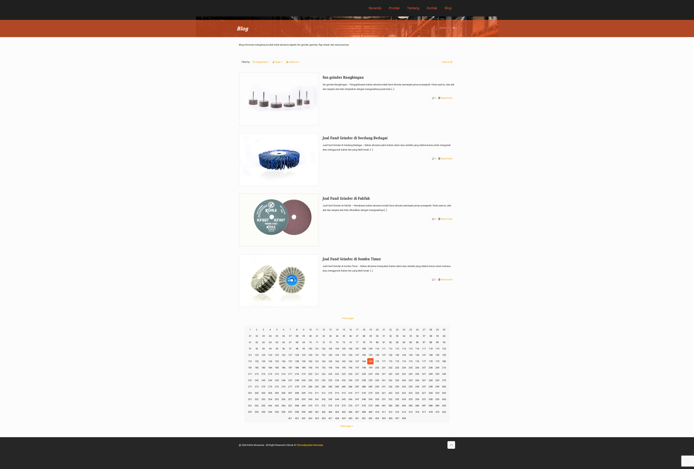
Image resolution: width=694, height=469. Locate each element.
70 (310, 342)
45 (343, 336)
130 (310, 355)
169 (370, 361)
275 (277, 386)
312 (323, 393)
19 (370, 329)
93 (263, 348)
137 (357, 355)
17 (357, 329)
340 (310, 399)
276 (283, 386)
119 (437, 348)
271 (250, 386)
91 (250, 348)
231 (384, 374)
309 (303, 393)
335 (277, 399)
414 (404, 412)
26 (417, 329)
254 (337, 380)
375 (344, 405)
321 (384, 393)
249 (303, 380)
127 (290, 355)
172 (390, 361)
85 (410, 342)
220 (310, 374)
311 (317, 393)
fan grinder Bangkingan (343, 77)
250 (310, 380)
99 (303, 348)
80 (377, 342)
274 (270, 386)
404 (337, 412)
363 (263, 405)
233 (397, 374)
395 (277, 412)
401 (317, 412)
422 (297, 418)
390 (444, 405)
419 (437, 412)
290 (377, 386)
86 (417, 342)
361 (250, 405)
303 (263, 393)
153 (263, 361)
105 (344, 348)
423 (303, 418)
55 (410, 336)
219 (303, 374)
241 (250, 380)
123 (263, 355)
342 (323, 399)
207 (424, 367)
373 (330, 405)
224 (337, 374)
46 (350, 336)
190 (310, 367)
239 (437, 374)
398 (297, 412)
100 (310, 348)
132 (323, 355)
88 (430, 342)
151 (250, 361)
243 (263, 380)
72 (323, 342)
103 (330, 348)
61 (250, 342)
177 (424, 361)
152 (257, 361)
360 (444, 399)
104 (337, 348)
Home (443, 27)
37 (290, 336)
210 (444, 367)
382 (390, 405)
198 (364, 367)
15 (343, 329)
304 (270, 393)
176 (417, 361)
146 (417, 355)
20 (377, 329)
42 (323, 336)
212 (257, 374)
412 (390, 412)
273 (263, 386)
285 (344, 386)
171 (384, 361)
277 (290, 386)
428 (337, 418)
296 (417, 386)
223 (330, 374)
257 (357, 380)
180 (444, 361)
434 (377, 418)
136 (350, 355)
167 (357, 361)
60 (444, 336)
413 (397, 412)
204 (404, 367)
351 (384, 399)
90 (444, 342)
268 (430, 380)
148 (430, 355)
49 (370, 336)
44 (337, 336)
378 (364, 405)
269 (437, 380)
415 (410, 412)
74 (337, 342)
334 (270, 399)
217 (290, 374)
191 (317, 367)
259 (370, 380)
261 (384, 380)
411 (384, 412)
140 (377, 355)
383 (397, 405)
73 (330, 342)
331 (250, 399)
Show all (448, 62)
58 (430, 336)
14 (337, 329)
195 (344, 367)
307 (290, 393)
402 (323, 412)
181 (250, 367)
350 (377, 399)
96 (283, 348)
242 (257, 380)
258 (364, 380)
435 (384, 418)
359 (437, 399)
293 (397, 386)
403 (330, 412)
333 (263, 399)
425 (317, 418)
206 (417, 367)
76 (350, 342)
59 (437, 336)
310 (310, 393)
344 (337, 399)
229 (370, 374)
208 (430, 367)
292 (390, 386)
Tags (277, 62)
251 (317, 380)
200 (377, 367)
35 (277, 336)
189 (303, 367)
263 (397, 380)
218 (297, 374)
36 (283, 336)
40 (310, 336)
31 (250, 336)
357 (424, 399)
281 (317, 386)
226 (350, 374)
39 (303, 336)
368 (297, 405)
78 (364, 342)
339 (303, 399)
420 (444, 412)
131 (317, 355)
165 (344, 361)
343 (330, 399)
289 (370, 386)
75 (343, 342)
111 (384, 348)
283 (330, 386)
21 (384, 329)
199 (370, 367)
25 (410, 329)
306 (283, 393)
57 (424, 336)
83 (397, 342)
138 (364, 355)
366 (283, 405)
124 (270, 355)
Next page (345, 426)
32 (257, 336)
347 (357, 399)
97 (290, 348)
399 (303, 412)
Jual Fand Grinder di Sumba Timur (352, 259)
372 (323, 405)
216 (283, 374)
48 (364, 336)
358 (430, 399)
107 (357, 348)
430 (350, 418)
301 (250, 393)
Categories (261, 62)
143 (397, 355)
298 (430, 386)
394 (270, 412)
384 (404, 405)
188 (297, 367)
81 (384, 342)
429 (344, 418)
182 (257, 367)
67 (290, 342)
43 (330, 336)
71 (317, 342)
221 (317, 374)
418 (430, 412)
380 (377, 405)
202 (390, 367)
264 (404, 380)
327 (424, 393)
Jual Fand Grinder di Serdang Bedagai (355, 138)
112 (390, 348)
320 (377, 393)
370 (310, 405)
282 (323, 386)
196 (350, 367)
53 (397, 336)
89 (437, 342)
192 (323, 367)
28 (430, 329)
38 (297, 336)
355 (410, 399)
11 (317, 329)
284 (337, 386)
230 (377, 374)
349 (370, 399)
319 (370, 393)
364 (270, 405)
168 (364, 361)
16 (350, 329)
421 (290, 418)
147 (424, 355)
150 (444, 355)
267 (424, 380)
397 (290, 412)
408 (364, 412)
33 (263, 336)
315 (344, 393)
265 (410, 380)
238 (430, 374)
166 (350, 361)
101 (317, 348)
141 (384, 355)
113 (397, 348)
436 (390, 418)
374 (337, 405)
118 (430, 348)
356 (417, 399)
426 (323, 418)
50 (377, 336)
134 (337, 355)
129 (303, 355)
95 (277, 348)
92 (257, 348)
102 (323, 348)
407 (357, 412)
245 (277, 380)
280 (310, 386)
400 (310, 412)
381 (384, 405)
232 (390, 374)
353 (397, 399)
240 (444, 374)
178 (430, 361)
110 (377, 348)
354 (404, 399)
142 (390, 355)
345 (344, 399)
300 (444, 386)
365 (277, 405)
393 (263, 412)
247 (290, 380)
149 (437, 355)
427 (330, 418)
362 (257, 405)
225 (344, 374)
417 (424, 412)
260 (377, 380)
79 (370, 342)
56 (417, 336)
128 (297, 355)
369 (303, 405)
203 (397, 367)
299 (437, 386)
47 (357, 336)
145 (410, 355)
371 (317, 405)
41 (317, 336)
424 (310, 418)
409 (370, 412)
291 (384, 386)
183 (263, 367)
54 (404, 336)
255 (344, 380)
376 (350, 405)
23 (397, 329)
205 (410, 367)
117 (424, 348)
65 (277, 342)
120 (444, 348)
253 (330, 380)
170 (377, 361)
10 (310, 329)
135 (344, 355)
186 (283, 367)
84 (404, 342)
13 (330, 329)
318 (364, 393)
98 (297, 348)
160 (310, 361)
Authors (293, 62)
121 (250, 355)
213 (263, 374)
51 (384, 336)
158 (297, 361)
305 (277, 393)
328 (430, 393)
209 (437, 367)
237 (424, 374)
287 (357, 386)
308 (297, 393)
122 (257, 355)
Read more (446, 98)
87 (424, 342)
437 (397, 418)
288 (364, 386)
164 (337, 361)
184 (270, 367)
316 (350, 393)
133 (330, 355)
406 (350, 412)
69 (303, 342)
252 (323, 380)
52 (390, 336)
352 (390, 399)
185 (277, 367)
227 (357, 374)
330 (444, 393)
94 (270, 348)
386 (417, 405)
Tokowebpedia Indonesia (309, 445)
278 (297, 386)
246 (283, 380)
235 (410, 374)
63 (263, 342)
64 (270, 342)
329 (437, 393)
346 (350, 399)
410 (377, 412)
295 (410, 386)
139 (370, 355)
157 (290, 361)
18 (364, 329)
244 (270, 380)
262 (390, 380)
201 (384, 367)
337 (290, 399)
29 (437, 329)
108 (364, 348)
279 (303, 386)
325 (410, 393)
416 (417, 412)
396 (283, 412)
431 (357, 418)
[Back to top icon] (451, 445)
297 (424, 386)
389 (437, 405)
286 (350, 386)
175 (410, 361)
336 (283, 399)
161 (317, 361)
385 (410, 405)
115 (410, 348)
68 (297, 342)
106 (350, 348)
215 (277, 374)
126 (283, 355)
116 (417, 348)
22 (390, 329)
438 (404, 418)
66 (283, 342)
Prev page (348, 318)
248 (297, 380)
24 (404, 329)
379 (370, 405)
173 (397, 361)
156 (283, 361)
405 (344, 412)
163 (330, 361)
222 (323, 374)
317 (357, 393)
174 (404, 361)
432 (364, 418)
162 (323, 361)
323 (397, 393)
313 (330, 393)
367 (290, 405)
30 (444, 329)
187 (290, 367)
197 (357, 367)
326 (417, 393)
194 (337, 367)
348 (364, 399)
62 (257, 342)
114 (404, 348)
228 (364, 374)
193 (330, 367)
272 (257, 386)
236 (417, 374)
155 (277, 361)
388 (430, 405)
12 (323, 329)
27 (424, 329)
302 (257, 393)
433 (370, 418)
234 (404, 374)
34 (270, 336)
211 (250, 374)
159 (303, 361)
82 (390, 342)
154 (270, 361)
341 (317, 399)
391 (250, 412)
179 (437, 361)
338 (297, 399)
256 (350, 380)
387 (424, 405)
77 (357, 342)
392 (257, 412)
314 (337, 393)
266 (417, 380)
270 (444, 380)
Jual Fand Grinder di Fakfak (346, 198)
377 (357, 405)
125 (277, 355)
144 (404, 355)
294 (404, 386)
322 (390, 393)
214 (270, 374)
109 (370, 348)
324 (404, 393)
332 (257, 399)
